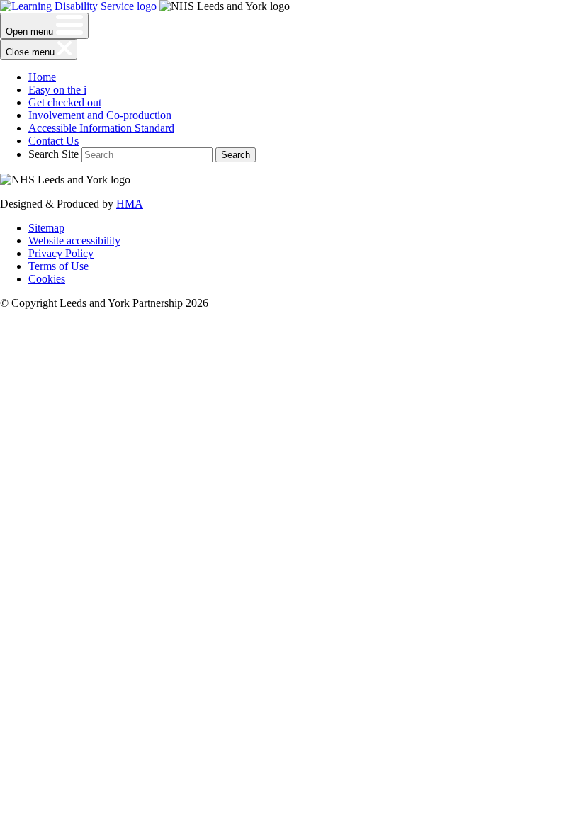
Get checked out (64, 102)
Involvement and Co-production (99, 115)
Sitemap (46, 228)
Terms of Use (58, 266)
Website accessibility (74, 241)
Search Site (53, 154)
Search (235, 154)
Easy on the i (57, 90)
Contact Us (53, 141)
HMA (129, 204)
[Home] (79, 6)
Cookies (46, 279)
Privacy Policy (61, 253)
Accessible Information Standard (101, 128)
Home (42, 77)
